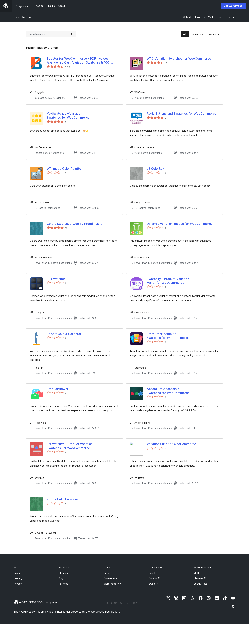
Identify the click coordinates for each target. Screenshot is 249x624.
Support (108, 573)
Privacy (18, 583)
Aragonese (52, 602)
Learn (107, 567)
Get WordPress (233, 5)
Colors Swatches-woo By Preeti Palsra (74, 223)
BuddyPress (202, 583)
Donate (154, 578)
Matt (198, 573)
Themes (63, 573)
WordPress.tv (113, 583)
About (17, 567)
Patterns (63, 583)
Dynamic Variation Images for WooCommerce (180, 223)
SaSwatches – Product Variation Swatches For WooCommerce (70, 446)
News (17, 573)
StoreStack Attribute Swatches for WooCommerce (168, 336)
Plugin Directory (23, 17)
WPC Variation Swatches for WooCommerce (179, 58)
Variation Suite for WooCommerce (171, 444)
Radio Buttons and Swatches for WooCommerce (181, 113)
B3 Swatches (56, 279)
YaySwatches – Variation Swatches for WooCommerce (68, 115)
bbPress (200, 578)
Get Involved (156, 567)
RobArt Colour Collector (64, 334)
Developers (110, 578)
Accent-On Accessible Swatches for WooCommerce (168, 391)
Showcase (64, 567)
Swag (153, 583)
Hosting (18, 578)
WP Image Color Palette (64, 168)
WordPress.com (204, 567)
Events (152, 573)
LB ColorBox (155, 168)
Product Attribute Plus (63, 499)
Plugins (63, 578)
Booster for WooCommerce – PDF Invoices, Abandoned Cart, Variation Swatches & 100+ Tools (79, 61)
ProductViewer (57, 389)
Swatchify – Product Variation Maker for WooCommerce (168, 280)
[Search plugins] (72, 34)
